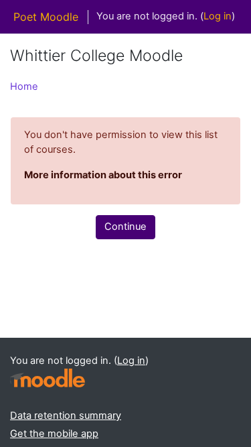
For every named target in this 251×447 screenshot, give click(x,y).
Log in (217, 16)
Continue (125, 226)
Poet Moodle (45, 16)
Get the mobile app (54, 434)
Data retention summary (65, 415)
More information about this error (103, 175)
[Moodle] (47, 378)
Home (24, 86)
